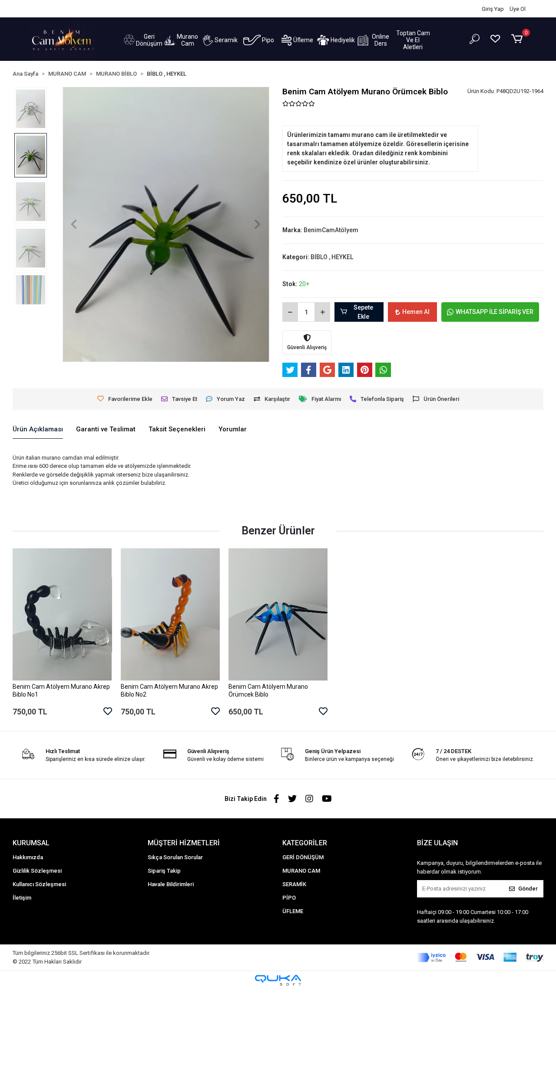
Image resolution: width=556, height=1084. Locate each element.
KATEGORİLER (304, 843)
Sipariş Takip (46, 9)
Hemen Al (416, 311)
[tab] (38, 429)
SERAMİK (294, 884)
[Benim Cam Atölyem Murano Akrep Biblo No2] (170, 614)
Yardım (80, 9)
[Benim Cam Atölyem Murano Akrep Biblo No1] (62, 614)
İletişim (106, 9)
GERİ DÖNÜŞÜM (303, 857)
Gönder (528, 888)
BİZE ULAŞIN (437, 843)
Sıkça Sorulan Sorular (175, 857)
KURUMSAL (31, 843)
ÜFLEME (292, 911)
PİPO (289, 897)
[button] (143, 40)
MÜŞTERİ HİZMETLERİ (184, 843)
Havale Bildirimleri (171, 884)
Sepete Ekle (363, 312)
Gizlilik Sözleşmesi (37, 870)
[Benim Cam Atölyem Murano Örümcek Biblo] (278, 614)
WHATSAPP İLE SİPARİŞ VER (494, 311)
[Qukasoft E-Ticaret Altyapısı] (278, 980)
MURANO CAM (301, 870)
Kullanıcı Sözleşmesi (39, 884)
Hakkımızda (28, 857)
